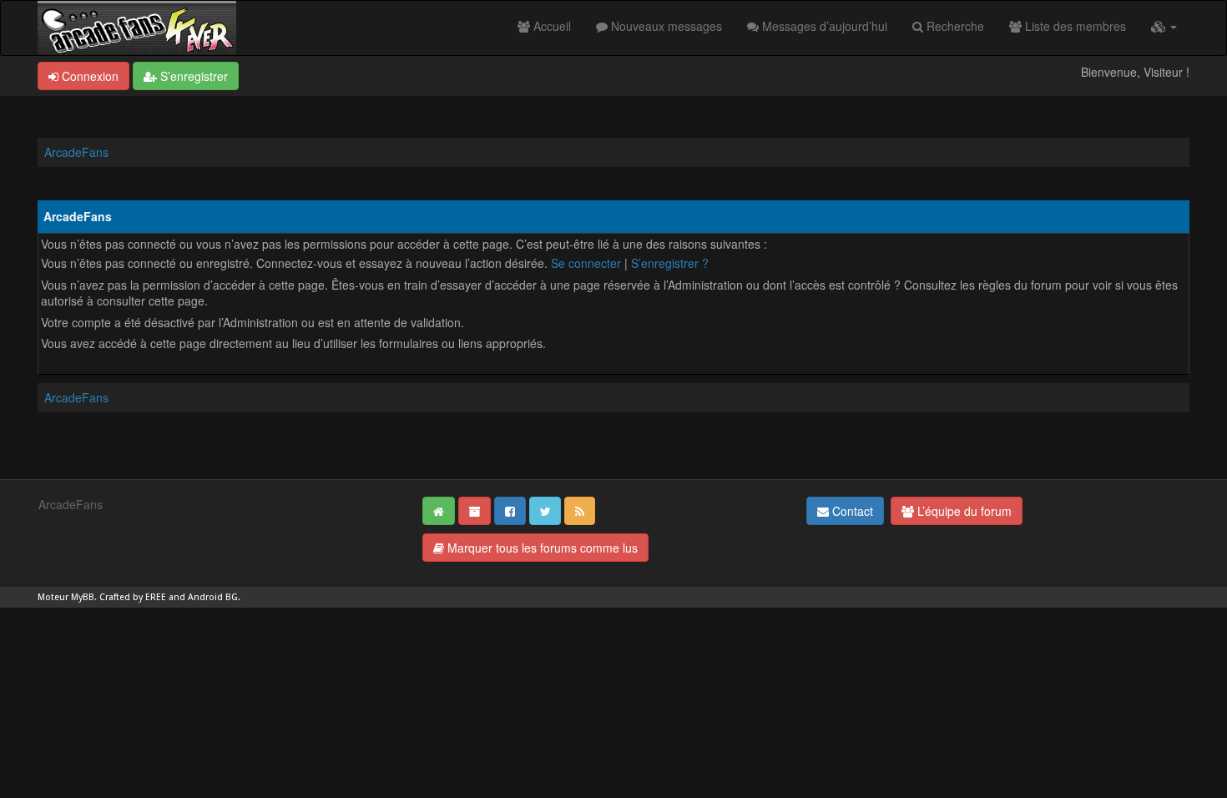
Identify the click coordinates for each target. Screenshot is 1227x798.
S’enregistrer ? (670, 263)
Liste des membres (1074, 26)
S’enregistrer (192, 76)
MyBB (82, 597)
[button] (1164, 26)
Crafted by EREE (132, 597)
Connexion (88, 76)
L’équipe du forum (963, 511)
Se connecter (586, 263)
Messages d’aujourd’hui (823, 26)
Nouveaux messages (665, 26)
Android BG (213, 597)
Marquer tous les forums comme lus (541, 547)
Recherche (953, 26)
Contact (851, 511)
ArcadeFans (76, 152)
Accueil (550, 26)
